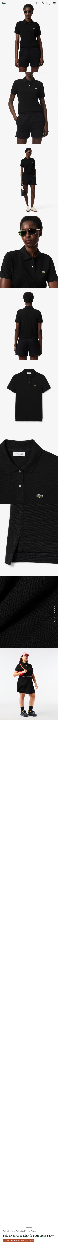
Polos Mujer (8, 1231)
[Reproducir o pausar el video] (5, 140)
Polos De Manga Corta (26, 1231)
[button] (42, 3)
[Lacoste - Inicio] (4, 3)
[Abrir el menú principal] (54, 3)
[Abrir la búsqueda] (48, 3)
